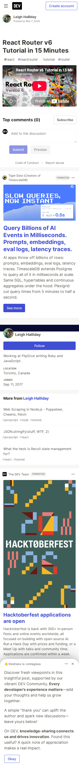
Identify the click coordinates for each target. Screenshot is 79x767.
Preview (40, 149)
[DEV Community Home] (17, 6)
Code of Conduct (27, 162)
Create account (61, 6)
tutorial (48, 59)
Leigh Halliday (24, 17)
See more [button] (14, 308)
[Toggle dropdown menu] (73, 177)
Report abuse (55, 162)
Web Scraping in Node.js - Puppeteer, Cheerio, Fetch (33, 414)
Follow (39, 346)
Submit (18, 149)
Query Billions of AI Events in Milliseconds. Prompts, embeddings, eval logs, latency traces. (37, 238)
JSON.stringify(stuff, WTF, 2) (26, 434)
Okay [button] (12, 759)
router (64, 59)
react (9, 59)
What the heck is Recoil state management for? (37, 454)
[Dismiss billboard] (73, 663)
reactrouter (28, 59)
